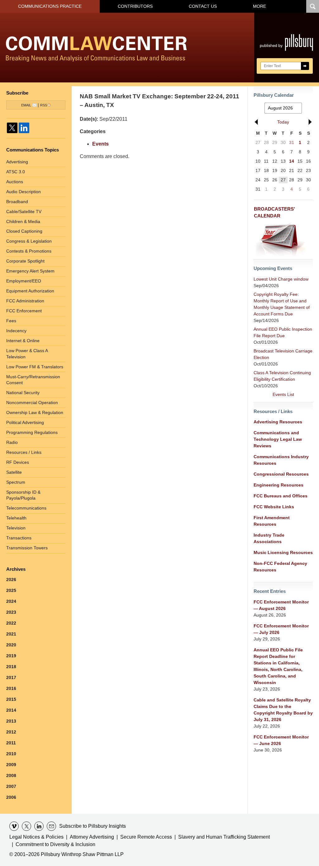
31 (291, 142)
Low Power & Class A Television (27, 353)
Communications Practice (50, 6)
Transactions (18, 537)
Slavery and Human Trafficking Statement (224, 837)
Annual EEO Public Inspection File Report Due (283, 332)
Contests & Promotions (28, 251)
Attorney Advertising (92, 837)
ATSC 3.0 (15, 171)
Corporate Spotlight (25, 260)
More (259, 6)
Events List (283, 394)
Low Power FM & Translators (34, 366)
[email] (51, 826)
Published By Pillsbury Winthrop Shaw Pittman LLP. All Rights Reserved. (286, 47)
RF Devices (17, 462)
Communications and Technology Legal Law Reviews (278, 439)
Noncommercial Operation (32, 402)
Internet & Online (23, 340)
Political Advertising (25, 422)
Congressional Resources (281, 474)
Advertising (17, 161)
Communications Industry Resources (281, 460)
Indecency (16, 330)
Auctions (14, 181)
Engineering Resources (278, 484)
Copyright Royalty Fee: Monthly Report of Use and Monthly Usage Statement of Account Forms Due (282, 304)
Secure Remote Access (146, 837)
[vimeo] (14, 826)
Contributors (135, 6)
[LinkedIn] (24, 128)
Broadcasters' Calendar (274, 212)
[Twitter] (12, 128)
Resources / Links (23, 452)
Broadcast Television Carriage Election (283, 354)
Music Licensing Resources (283, 552)
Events (100, 144)
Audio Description (23, 191)
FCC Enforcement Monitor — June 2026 (281, 740)
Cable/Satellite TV (23, 211)
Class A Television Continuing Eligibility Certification (282, 376)
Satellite (14, 472)
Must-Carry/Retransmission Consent (33, 379)
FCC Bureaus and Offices (280, 495)
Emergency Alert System (30, 270)
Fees (11, 320)
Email (26, 105)
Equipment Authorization (30, 290)
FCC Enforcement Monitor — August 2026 (281, 605)
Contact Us (203, 6)
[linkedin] (39, 826)
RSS (43, 105)
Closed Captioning (24, 231)
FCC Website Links (274, 506)
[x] (26, 826)
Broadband (17, 201)
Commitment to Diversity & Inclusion (55, 844)
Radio (12, 442)
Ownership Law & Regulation (34, 412)
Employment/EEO (23, 280)
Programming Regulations (32, 432)
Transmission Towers (27, 547)
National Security (23, 392)
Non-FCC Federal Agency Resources (280, 566)
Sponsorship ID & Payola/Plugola (23, 495)
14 (291, 161)
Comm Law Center (96, 49)
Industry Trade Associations (269, 538)
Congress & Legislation (29, 241)
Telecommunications (26, 507)
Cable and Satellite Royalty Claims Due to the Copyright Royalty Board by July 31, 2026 (283, 709)
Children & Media (23, 221)
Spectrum (15, 482)
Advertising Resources (278, 421)
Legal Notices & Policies (36, 837)
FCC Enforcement (24, 310)
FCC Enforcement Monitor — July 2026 (281, 629)
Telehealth (16, 517)
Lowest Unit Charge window (281, 279)
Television (16, 527)
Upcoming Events (273, 268)
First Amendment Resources (272, 521)
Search (305, 66)
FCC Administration (25, 300)
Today (283, 121)
